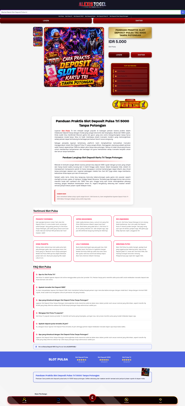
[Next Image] (102, 57)
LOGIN (46, 21)
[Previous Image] (45, 57)
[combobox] (90, 12)
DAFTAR (139, 21)
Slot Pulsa (66, 131)
